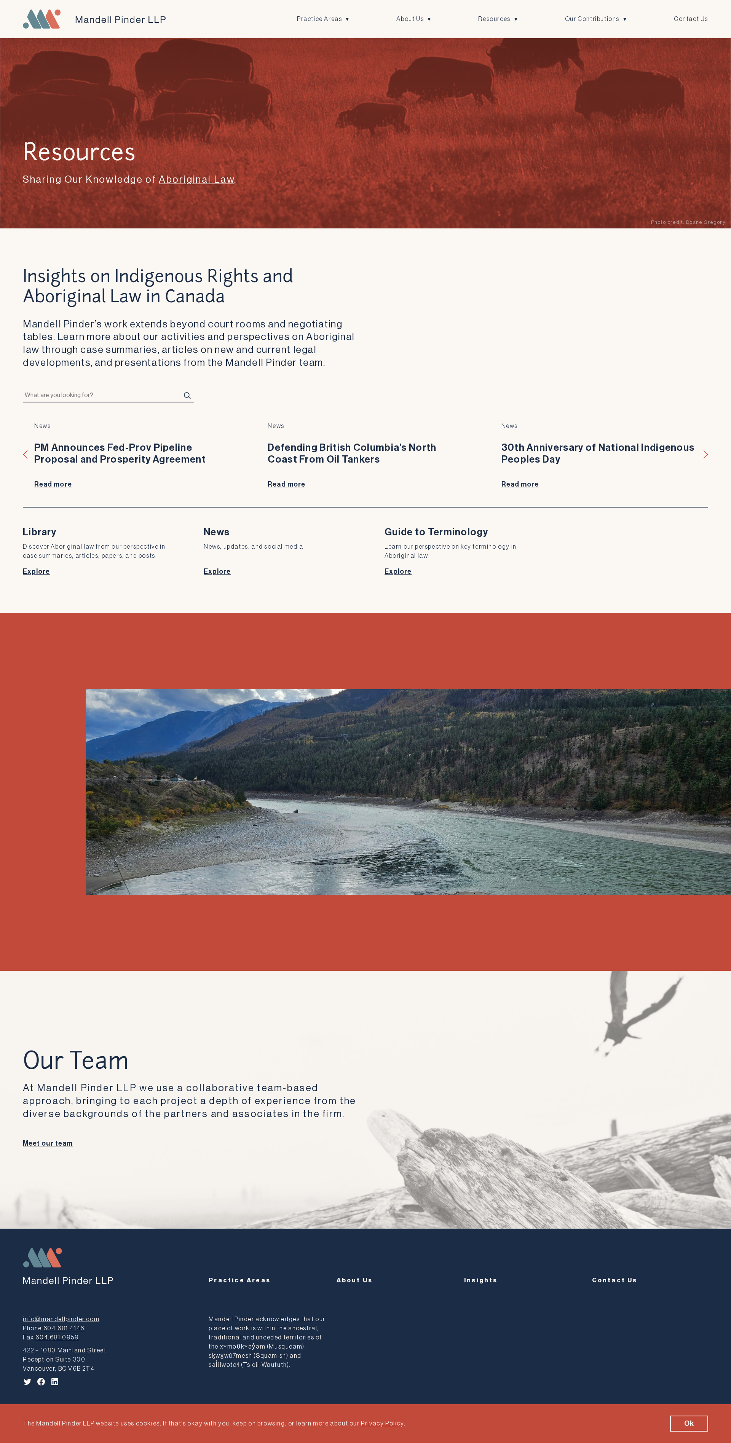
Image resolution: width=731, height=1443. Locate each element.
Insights (481, 1280)
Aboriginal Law (196, 180)
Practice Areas (319, 19)
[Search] (187, 395)
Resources (494, 19)
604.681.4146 (64, 1328)
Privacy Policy (382, 1424)
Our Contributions (592, 19)
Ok (689, 1423)
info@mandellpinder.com (61, 1319)
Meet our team (48, 1143)
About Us (410, 19)
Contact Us (691, 19)
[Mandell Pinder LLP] (94, 19)
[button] (25, 454)
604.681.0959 (57, 1337)
